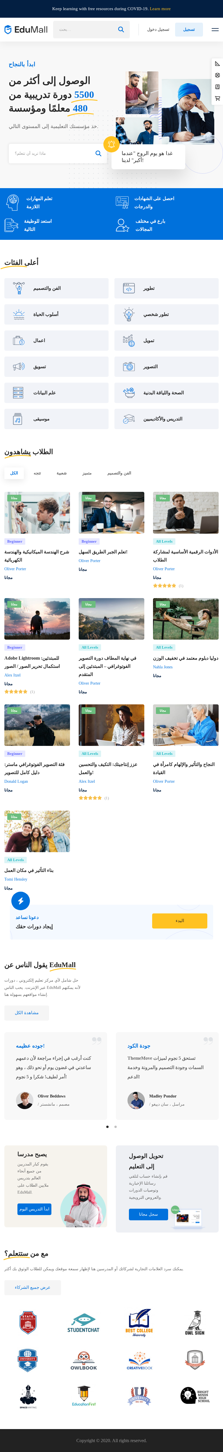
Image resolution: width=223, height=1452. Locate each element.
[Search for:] (91, 29)
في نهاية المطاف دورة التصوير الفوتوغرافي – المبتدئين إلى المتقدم (107, 666)
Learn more (160, 8)
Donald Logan (16, 781)
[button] (179, 921)
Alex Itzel (12, 675)
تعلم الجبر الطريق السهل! (103, 551)
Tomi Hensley (15, 879)
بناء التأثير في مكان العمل (28, 870)
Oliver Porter (15, 569)
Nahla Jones (162, 667)
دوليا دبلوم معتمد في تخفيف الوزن (185, 658)
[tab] (14, 473)
